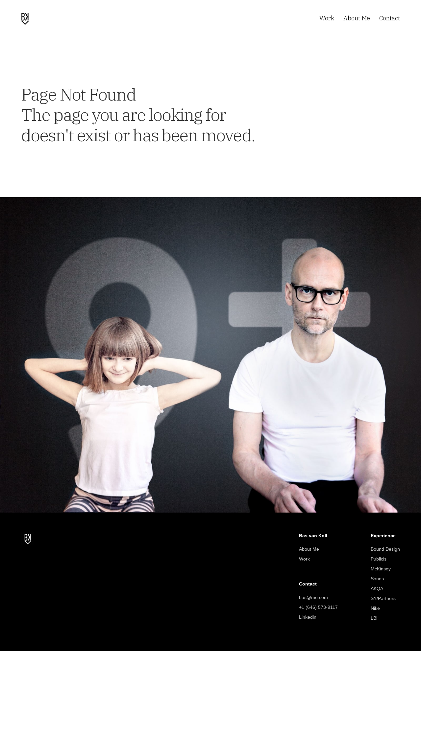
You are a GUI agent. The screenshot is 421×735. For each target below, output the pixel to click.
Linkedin (307, 617)
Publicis (378, 559)
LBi (374, 618)
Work (304, 559)
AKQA (377, 588)
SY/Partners (383, 598)
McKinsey (381, 568)
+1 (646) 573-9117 (318, 607)
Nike (375, 608)
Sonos (377, 578)
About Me (309, 549)
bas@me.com (313, 597)
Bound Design (385, 549)
